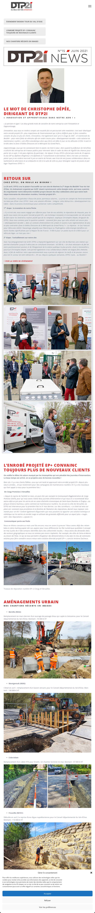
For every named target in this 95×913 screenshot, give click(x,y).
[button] (91, 872)
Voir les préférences (47, 907)
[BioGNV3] (69, 328)
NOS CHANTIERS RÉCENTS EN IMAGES (22, 41)
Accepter (47, 893)
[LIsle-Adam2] (69, 786)
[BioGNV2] (25, 328)
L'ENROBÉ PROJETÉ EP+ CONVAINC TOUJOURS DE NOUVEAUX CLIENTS (21, 31)
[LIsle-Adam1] (25, 786)
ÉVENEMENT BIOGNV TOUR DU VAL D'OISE (24, 21)
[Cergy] (25, 563)
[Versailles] (69, 563)
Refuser (47, 900)
